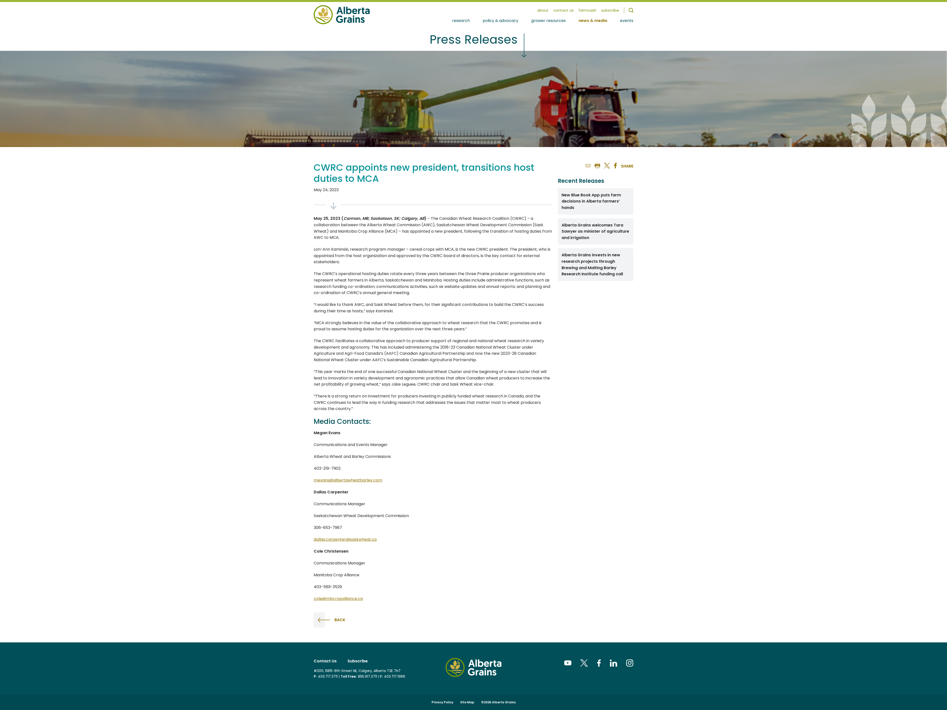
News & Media (593, 20)
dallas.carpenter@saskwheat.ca (345, 539)
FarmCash (587, 10)
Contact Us (563, 10)
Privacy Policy (442, 702)
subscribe (610, 10)
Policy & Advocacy (500, 20)
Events (626, 20)
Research (461, 20)
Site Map (467, 702)
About (542, 10)
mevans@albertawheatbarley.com (348, 480)
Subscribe (357, 661)
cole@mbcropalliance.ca (338, 598)
